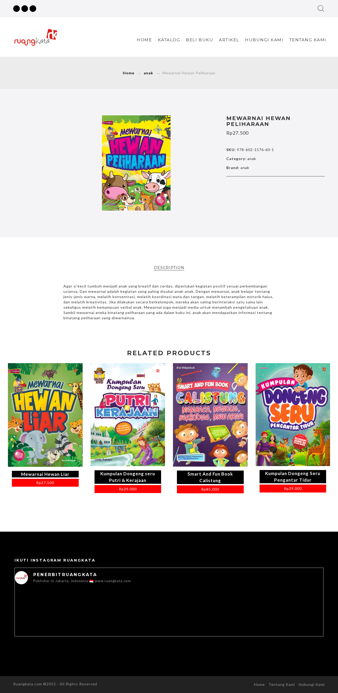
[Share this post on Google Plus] (275, 187)
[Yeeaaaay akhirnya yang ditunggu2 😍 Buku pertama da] (45, 619)
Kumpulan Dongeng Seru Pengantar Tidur (292, 477)
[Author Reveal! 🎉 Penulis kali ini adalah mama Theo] (230, 632)
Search (321, 8)
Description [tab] (169, 267)
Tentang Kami (307, 39)
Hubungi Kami (264, 39)
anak (148, 73)
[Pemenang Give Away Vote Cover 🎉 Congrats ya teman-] (292, 619)
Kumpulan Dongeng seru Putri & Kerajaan (127, 477)
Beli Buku (199, 39)
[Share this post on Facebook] (253, 187)
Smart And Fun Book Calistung (210, 477)
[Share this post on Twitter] (264, 187)
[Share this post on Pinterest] (286, 187)
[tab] (169, 267)
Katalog (169, 39)
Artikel (229, 39)
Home (144, 39)
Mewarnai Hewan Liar (45, 474)
